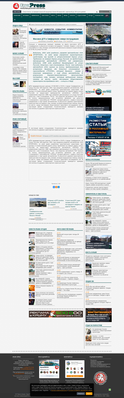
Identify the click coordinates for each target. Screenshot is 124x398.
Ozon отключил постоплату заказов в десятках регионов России (45, 294)
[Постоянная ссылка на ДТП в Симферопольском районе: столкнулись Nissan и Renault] (38, 206)
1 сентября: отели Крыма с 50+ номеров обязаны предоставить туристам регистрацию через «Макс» (20, 70)
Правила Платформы (97, 361)
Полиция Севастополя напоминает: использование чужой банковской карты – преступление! (68, 266)
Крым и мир (17, 15)
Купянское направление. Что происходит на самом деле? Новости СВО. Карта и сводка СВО (97, 318)
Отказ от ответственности (99, 365)
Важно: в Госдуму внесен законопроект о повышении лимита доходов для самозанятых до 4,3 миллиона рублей (41, 250)
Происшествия (99, 15)
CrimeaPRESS (49, 41)
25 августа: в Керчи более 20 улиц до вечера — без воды (69, 289)
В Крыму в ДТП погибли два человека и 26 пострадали (56, 202)
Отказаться (81, 393)
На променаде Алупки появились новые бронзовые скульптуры (68, 283)
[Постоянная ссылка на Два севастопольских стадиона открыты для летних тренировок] (88, 79)
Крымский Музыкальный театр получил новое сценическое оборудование (101, 68)
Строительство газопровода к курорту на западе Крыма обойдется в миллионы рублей (69, 296)
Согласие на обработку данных (100, 366)
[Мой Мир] (59, 187)
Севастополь (45, 15)
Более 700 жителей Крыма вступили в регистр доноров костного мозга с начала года (98, 164)
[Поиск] (110, 11)
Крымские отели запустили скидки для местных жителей (97, 343)
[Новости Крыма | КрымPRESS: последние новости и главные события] (29, 9)
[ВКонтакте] (54, 187)
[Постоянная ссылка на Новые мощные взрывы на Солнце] (32, 290)
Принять (89, 393)
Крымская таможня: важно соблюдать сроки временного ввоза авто (101, 264)
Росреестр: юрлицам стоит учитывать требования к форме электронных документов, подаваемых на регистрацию (69, 251)
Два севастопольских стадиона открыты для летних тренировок (99, 75)
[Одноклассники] (56, 187)
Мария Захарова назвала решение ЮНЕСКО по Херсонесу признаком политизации (19, 98)
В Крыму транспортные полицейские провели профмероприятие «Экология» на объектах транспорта (96, 244)
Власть (53, 15)
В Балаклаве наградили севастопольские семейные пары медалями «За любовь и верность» (20, 34)
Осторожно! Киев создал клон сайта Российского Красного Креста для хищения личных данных (44, 302)
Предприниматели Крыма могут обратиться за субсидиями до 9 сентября (45, 241)
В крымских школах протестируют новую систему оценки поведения (97, 188)
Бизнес (59, 15)
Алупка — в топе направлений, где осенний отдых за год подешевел (101, 337)
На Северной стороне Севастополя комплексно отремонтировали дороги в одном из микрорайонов (44, 281)
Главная (33, 24)
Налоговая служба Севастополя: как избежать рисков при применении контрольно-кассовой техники (19, 60)
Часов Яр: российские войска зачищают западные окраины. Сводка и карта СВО (98, 288)
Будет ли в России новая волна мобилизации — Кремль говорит (68, 278)
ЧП (14, 19)
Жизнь (65, 15)
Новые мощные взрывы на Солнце (44, 286)
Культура (72, 15)
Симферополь (35, 15)
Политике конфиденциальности (59, 390)
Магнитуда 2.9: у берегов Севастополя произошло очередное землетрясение (44, 234)
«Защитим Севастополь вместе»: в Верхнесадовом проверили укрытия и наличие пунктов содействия (98, 172)
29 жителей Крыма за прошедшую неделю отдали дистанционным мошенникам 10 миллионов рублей (68, 259)
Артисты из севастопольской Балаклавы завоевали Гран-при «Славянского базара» (20, 109)
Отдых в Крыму (81, 15)
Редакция (94, 360)
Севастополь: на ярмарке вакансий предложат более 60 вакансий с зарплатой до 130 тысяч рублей (45, 258)
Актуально (26, 15)
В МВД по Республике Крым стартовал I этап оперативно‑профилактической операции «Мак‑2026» (98, 82)
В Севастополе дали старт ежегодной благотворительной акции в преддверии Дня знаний (51, 11)
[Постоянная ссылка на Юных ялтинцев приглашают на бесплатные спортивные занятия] (16, 142)
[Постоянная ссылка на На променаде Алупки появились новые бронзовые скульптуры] (88, 334)
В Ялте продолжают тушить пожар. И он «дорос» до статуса (69, 272)
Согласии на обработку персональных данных (80, 390)
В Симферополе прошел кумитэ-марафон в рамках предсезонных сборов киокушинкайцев (20, 128)
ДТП (107, 15)
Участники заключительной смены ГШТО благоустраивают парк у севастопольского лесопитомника (41, 273)
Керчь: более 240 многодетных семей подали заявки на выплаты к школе (98, 184)
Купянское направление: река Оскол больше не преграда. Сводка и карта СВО (98, 295)
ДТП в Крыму (46, 24)
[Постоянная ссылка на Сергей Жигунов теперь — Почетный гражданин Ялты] (16, 47)
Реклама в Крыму (96, 363)
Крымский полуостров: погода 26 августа (68, 235)
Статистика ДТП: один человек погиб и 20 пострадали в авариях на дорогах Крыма (97, 108)
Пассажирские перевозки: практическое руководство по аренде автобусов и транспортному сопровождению (69, 242)
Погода (90, 15)
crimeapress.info (19, 373)
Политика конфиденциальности (100, 364)
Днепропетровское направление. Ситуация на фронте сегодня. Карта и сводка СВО (98, 302)
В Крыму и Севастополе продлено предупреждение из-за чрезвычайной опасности (98, 179)
